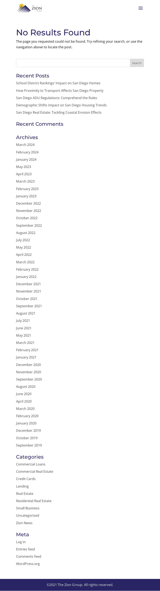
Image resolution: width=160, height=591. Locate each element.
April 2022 (24, 254)
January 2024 (26, 159)
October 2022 (27, 218)
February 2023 (27, 189)
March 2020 (25, 408)
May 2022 (23, 247)
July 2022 (23, 240)
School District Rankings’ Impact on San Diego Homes (58, 83)
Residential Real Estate (33, 501)
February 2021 (27, 350)
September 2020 (29, 379)
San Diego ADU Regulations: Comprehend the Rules (56, 98)
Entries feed (25, 549)
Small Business (27, 508)
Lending (22, 486)
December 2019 (28, 430)
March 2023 (25, 181)
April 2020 (24, 401)
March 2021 (25, 342)
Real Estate (24, 493)
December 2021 (28, 284)
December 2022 (28, 203)
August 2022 (25, 232)
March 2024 (25, 144)
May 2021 (23, 335)
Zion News (24, 523)
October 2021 (27, 298)
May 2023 (23, 166)
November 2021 (28, 291)
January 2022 (26, 276)
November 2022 (28, 210)
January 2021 (26, 357)
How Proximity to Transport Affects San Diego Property (59, 90)
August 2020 (25, 386)
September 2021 (29, 306)
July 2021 (23, 320)
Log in (21, 542)
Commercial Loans (30, 464)
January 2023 (26, 196)
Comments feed (28, 556)
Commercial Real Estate (34, 471)
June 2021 (23, 328)
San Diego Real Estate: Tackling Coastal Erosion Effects (58, 112)
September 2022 (29, 225)
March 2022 (25, 262)
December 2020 (28, 364)
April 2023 (24, 174)
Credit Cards (26, 479)
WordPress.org (28, 563)
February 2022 (27, 269)
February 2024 (27, 152)
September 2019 (29, 445)
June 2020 (23, 394)
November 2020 (28, 372)
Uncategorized (27, 515)
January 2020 (26, 423)
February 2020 (27, 416)
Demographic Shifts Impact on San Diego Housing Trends (61, 105)
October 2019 (27, 438)
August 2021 (25, 313)
